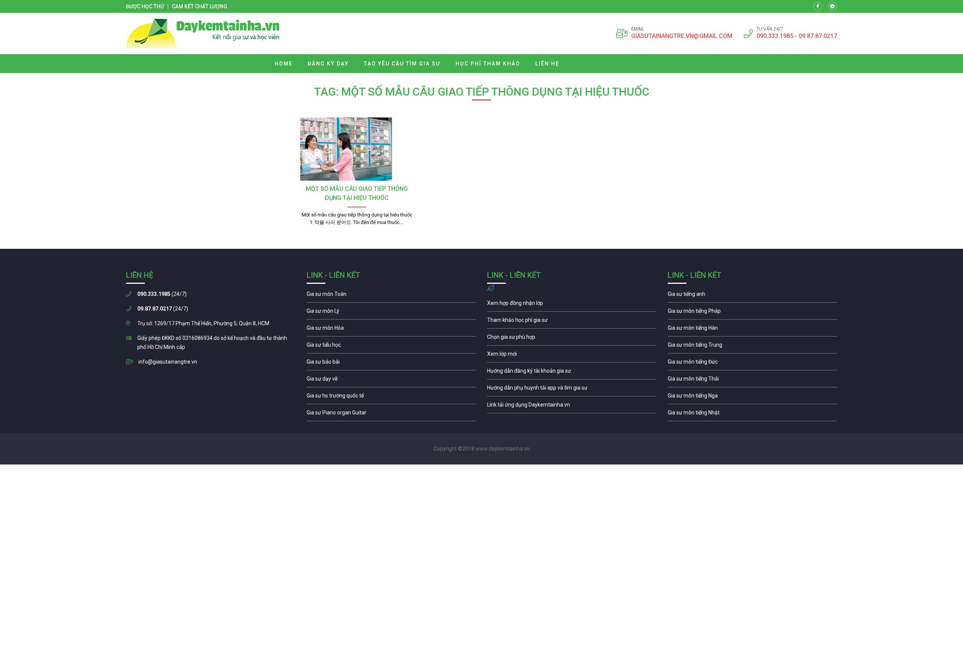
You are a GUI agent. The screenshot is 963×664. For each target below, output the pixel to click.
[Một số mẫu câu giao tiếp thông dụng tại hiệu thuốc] (356, 149)
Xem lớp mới (571, 355)
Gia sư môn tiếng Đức (752, 363)
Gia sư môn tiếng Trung (752, 346)
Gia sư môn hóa (391, 329)
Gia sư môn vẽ (391, 380)
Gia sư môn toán (391, 295)
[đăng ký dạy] (203, 33)
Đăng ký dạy (328, 64)
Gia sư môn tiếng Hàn (752, 329)
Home (284, 64)
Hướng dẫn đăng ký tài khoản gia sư (571, 372)
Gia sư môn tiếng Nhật (752, 414)
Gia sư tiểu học (391, 346)
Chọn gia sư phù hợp (571, 338)
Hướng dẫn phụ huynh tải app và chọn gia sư (571, 389)
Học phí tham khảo (488, 64)
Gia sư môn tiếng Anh (752, 295)
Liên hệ (547, 64)
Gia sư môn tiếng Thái (752, 380)
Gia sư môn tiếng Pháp (752, 312)
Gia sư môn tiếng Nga (571, 406)
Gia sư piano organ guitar (391, 414)
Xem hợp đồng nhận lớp (571, 304)
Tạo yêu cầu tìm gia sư (402, 64)
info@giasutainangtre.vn (167, 362)
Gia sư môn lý (391, 312)
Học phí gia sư (571, 321)
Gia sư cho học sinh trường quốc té (391, 397)
